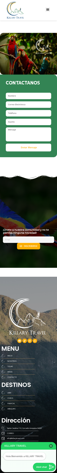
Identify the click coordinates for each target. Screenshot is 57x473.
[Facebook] (19, 341)
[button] (47, 9)
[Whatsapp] (35, 341)
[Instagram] (30, 341)
